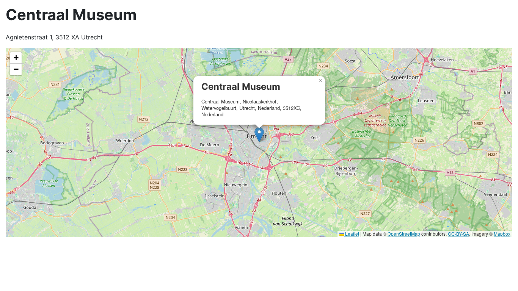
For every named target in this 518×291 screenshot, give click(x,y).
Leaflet (351, 233)
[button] (259, 134)
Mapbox (502, 233)
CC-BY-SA (458, 233)
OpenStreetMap (404, 233)
